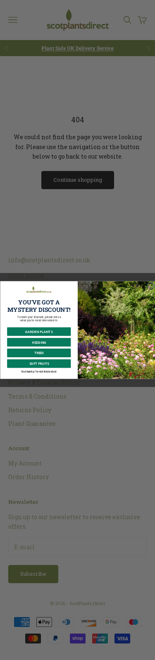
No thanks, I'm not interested (38, 371)
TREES (38, 353)
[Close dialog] (151, 286)
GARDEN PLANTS (38, 332)
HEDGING (39, 342)
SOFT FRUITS (38, 363)
